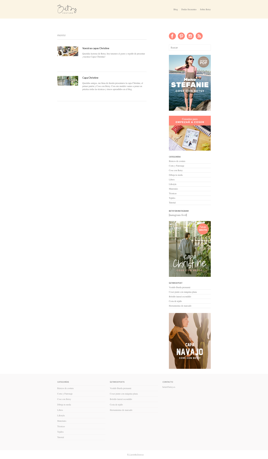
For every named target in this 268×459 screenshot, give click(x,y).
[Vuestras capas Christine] (67, 55)
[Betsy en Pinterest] (181, 38)
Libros (172, 179)
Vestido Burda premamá (179, 287)
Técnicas (173, 193)
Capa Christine (90, 77)
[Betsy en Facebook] (172, 38)
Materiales (173, 188)
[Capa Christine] (67, 84)
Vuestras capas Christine (95, 48)
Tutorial (172, 202)
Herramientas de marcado (180, 305)
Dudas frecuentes (189, 9)
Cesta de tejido (175, 301)
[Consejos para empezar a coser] (190, 149)
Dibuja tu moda (176, 174)
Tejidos (172, 197)
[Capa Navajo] (190, 110)
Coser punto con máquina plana (183, 291)
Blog (176, 9)
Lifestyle (172, 184)
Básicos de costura (177, 161)
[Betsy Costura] (67, 12)
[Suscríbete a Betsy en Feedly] (199, 38)
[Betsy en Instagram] (190, 38)
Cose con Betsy (176, 170)
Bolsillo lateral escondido (180, 296)
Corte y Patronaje (176, 165)
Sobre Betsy (205, 9)
